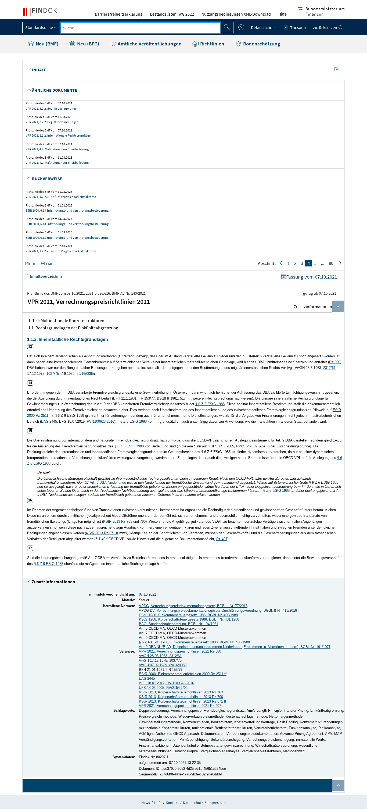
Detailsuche (262, 27)
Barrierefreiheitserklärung (118, 14)
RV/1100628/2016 (100, 421)
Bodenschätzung (261, 43)
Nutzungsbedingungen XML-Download (236, 14)
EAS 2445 (49, 421)
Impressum (216, 802)
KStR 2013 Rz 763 (117, 521)
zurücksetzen (325, 27)
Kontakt (172, 802)
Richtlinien (211, 43)
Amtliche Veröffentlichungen (149, 43)
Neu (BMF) (46, 43)
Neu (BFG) (87, 43)
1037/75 (52, 374)
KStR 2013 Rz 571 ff (102, 533)
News (145, 802)
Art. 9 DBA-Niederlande (108, 482)
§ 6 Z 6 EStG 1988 (210, 404)
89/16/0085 (85, 374)
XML (49, 263)
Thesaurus (300, 27)
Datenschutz (193, 802)
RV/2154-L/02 (246, 446)
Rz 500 (334, 362)
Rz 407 (221, 539)
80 (331, 263)
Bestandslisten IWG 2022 (172, 14)
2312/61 (329, 368)
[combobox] (140, 27)
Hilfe (282, 14)
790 (143, 521)
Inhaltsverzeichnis (46, 276)
